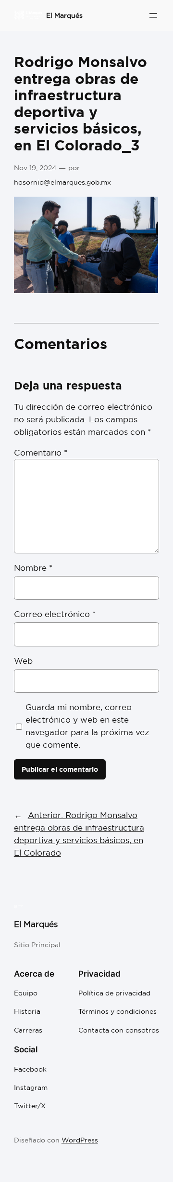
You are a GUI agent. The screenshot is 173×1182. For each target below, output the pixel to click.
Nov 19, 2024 (35, 167)
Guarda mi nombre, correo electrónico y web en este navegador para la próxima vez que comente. (87, 726)
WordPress (80, 1140)
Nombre (33, 568)
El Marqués (64, 15)
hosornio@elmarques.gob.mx (62, 182)
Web (23, 661)
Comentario (40, 452)
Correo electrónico (55, 614)
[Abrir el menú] (153, 15)
